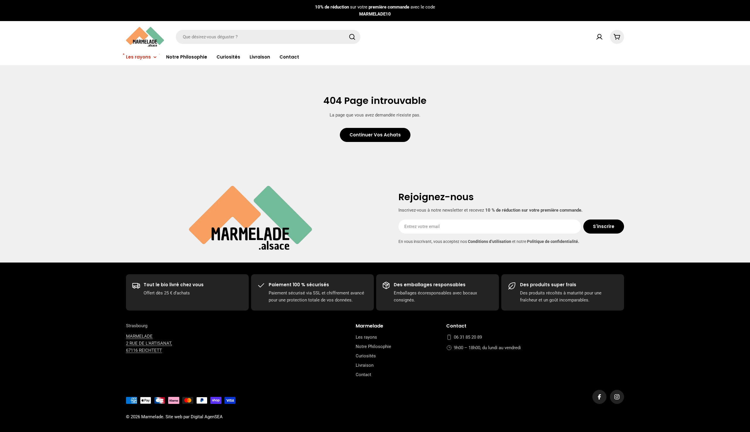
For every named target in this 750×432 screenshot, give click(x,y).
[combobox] (268, 37)
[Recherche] (352, 36)
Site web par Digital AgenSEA (194, 416)
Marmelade (152, 416)
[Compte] (599, 36)
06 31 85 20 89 (468, 337)
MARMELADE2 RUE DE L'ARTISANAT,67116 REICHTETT (149, 343)
